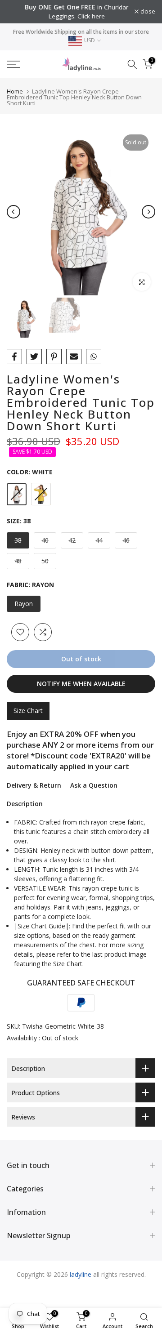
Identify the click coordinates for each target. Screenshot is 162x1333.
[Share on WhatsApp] (93, 356)
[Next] (148, 211)
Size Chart (28, 710)
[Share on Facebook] (14, 356)
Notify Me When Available (81, 683)
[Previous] (13, 211)
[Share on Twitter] (34, 356)
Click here (85, 16)
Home (15, 91)
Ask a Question (93, 785)
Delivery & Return (34, 785)
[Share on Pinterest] (54, 356)
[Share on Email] (73, 356)
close (147, 12)
